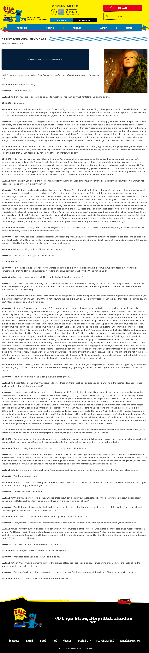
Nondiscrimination (130, 641)
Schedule (14, 641)
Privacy (67, 641)
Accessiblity (84, 641)
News (43, 641)
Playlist (29, 641)
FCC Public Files (105, 641)
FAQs (54, 641)
